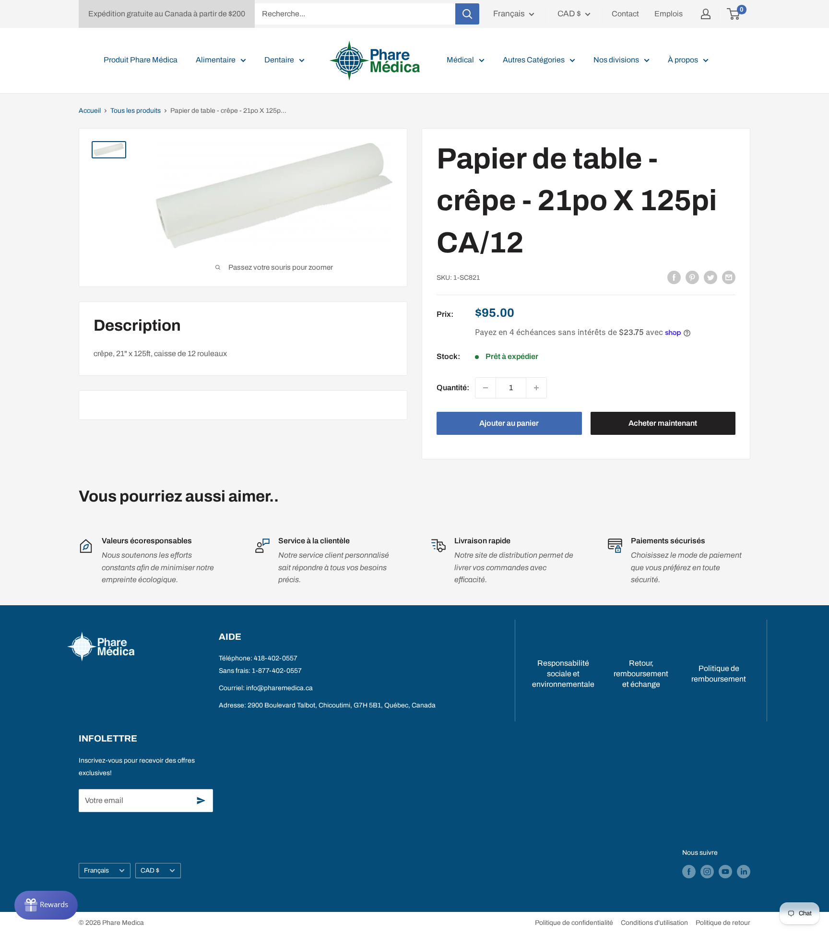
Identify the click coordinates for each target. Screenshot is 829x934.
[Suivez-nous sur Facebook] (689, 871)
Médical (460, 60)
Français (96, 870)
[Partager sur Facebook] (674, 277)
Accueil (90, 110)
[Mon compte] (706, 14)
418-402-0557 (275, 658)
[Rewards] (46, 905)
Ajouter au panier (509, 423)
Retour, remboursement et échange (641, 674)
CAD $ (150, 870)
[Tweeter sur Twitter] (710, 277)
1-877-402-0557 (277, 670)
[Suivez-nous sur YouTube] (725, 871)
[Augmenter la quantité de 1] (536, 388)
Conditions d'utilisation (654, 922)
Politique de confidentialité (574, 922)
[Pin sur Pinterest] (692, 277)
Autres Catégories (534, 60)
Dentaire (279, 60)
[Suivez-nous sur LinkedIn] (743, 871)
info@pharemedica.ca (279, 688)
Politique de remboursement (718, 673)
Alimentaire (216, 60)
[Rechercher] (467, 13)
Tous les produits (135, 110)
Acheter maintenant (662, 423)
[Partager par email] (728, 277)
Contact (625, 14)
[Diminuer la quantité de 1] (485, 388)
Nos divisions (616, 60)
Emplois (668, 14)
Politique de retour (723, 922)
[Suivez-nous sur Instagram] (707, 871)
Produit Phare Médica (141, 60)
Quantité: (453, 387)
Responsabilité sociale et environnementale (563, 674)
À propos (683, 60)
